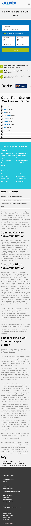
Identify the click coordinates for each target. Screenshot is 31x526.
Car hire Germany (20, 174)
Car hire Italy (4, 181)
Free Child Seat (6, 486)
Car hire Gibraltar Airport (22, 163)
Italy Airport (6, 519)
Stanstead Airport (7, 499)
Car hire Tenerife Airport (22, 160)
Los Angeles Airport (8, 501)
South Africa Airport (8, 513)
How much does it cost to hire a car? (13, 464)
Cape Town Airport (7, 495)
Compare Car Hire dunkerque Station (11, 196)
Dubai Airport (6, 504)
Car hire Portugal (5, 179)
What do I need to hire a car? (11, 462)
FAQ (2, 206)
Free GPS (5, 481)
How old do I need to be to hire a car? (14, 465)
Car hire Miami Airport (7, 153)
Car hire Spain (5, 176)
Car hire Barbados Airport (23, 153)
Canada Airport (7, 517)
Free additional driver (8, 479)
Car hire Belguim (20, 176)
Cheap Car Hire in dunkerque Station (11, 200)
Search (15, 50)
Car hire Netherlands (21, 179)
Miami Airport (6, 497)
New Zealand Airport (8, 515)
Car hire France (5, 174)
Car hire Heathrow (6, 160)
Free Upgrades (6, 484)
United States (6, 511)
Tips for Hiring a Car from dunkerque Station (14, 203)
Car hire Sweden (20, 181)
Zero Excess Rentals (8, 488)
